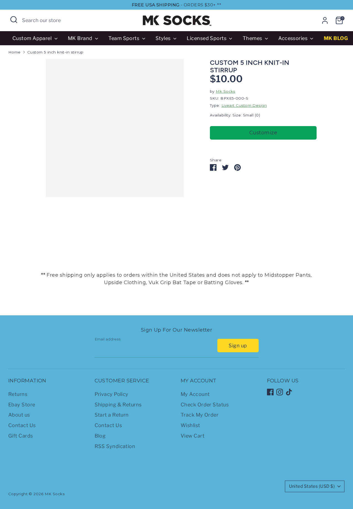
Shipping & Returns (118, 404)
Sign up (238, 345)
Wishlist (190, 425)
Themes (253, 38)
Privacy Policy (112, 394)
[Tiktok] (289, 392)
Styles (164, 38)
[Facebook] (270, 392)
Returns (17, 394)
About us (19, 415)
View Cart (192, 436)
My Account (195, 394)
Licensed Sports (207, 38)
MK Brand (80, 38)
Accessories (293, 38)
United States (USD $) (312, 486)
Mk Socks (225, 91)
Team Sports (124, 38)
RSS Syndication (115, 446)
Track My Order (199, 415)
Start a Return (112, 415)
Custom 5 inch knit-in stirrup (55, 52)
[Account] (324, 20)
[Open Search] (13, 19)
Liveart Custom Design (244, 105)
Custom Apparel (32, 38)
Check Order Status (205, 404)
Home (14, 52)
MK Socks (55, 494)
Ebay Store (21, 404)
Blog (100, 436)
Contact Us (22, 425)
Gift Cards (20, 436)
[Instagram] (279, 392)
